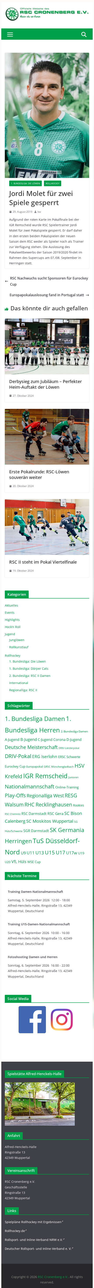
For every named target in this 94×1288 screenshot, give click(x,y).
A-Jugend (12, 739)
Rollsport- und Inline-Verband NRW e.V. (34, 1240)
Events (9, 612)
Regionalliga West (45, 796)
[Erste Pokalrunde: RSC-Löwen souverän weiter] (47, 412)
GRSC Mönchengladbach (59, 766)
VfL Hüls (18, 861)
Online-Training (67, 787)
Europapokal (34, 766)
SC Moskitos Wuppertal (49, 821)
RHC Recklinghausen (48, 804)
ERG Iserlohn (44, 756)
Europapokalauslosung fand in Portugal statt (47, 295)
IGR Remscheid (45, 775)
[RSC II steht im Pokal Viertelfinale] (47, 502)
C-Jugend (45, 739)
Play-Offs (15, 795)
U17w (71, 853)
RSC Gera (55, 813)
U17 (60, 852)
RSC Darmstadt (34, 813)
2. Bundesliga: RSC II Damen (29, 676)
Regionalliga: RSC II (23, 690)
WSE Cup (34, 862)
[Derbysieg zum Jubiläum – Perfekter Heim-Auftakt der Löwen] (47, 321)
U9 (23, 852)
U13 (39, 852)
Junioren (73, 777)
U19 (81, 853)
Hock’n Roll (13, 627)
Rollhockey (52, 183)
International (18, 683)
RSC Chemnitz (13, 814)
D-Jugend (74, 739)
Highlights (12, 620)
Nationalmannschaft (29, 786)
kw (39, 212)
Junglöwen (16, 640)
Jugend (10, 634)
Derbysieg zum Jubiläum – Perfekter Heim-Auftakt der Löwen (45, 384)
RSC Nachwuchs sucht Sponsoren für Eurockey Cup (49, 281)
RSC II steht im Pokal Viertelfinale (43, 562)
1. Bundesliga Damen (35, 718)
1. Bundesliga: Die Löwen (25, 183)
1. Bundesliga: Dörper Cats (28, 668)
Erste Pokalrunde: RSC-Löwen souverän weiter (39, 474)
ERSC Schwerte (69, 757)
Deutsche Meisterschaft (31, 747)
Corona (59, 739)
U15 (50, 852)
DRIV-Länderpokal (69, 748)
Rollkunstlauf (18, 647)
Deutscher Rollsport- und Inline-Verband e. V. (38, 1249)
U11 (31, 852)
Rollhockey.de (15, 1231)
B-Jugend (28, 739)
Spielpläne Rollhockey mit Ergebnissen (33, 1222)
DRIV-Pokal (18, 756)
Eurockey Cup (15, 766)
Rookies (78, 805)
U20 (7, 862)
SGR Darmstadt (36, 830)
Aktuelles (11, 605)
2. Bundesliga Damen (74, 731)
